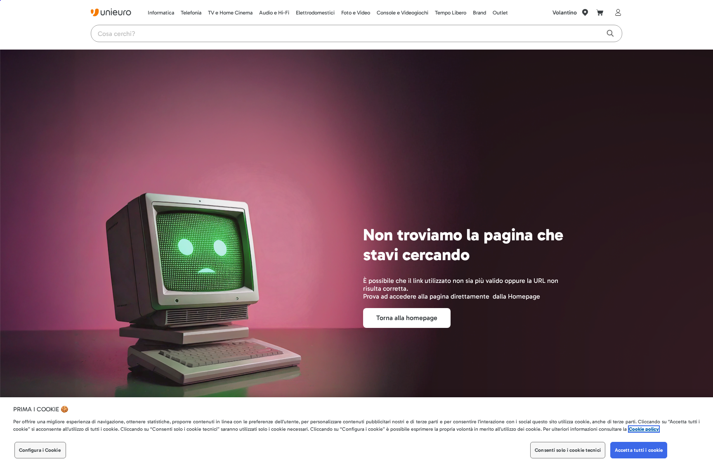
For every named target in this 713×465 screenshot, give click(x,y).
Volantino (564, 12)
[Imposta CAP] (585, 12)
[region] (356, 431)
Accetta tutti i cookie (639, 450)
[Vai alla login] (616, 12)
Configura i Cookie (40, 450)
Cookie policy (644, 429)
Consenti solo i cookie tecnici (568, 450)
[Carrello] (600, 12)
